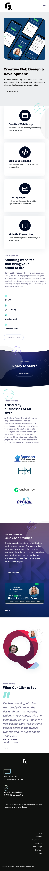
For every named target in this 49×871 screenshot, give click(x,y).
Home (40, 833)
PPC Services (37, 843)
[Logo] (8, 6)
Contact (39, 853)
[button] (23, 61)
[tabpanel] (26, 593)
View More (24, 593)
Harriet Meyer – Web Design (23, 598)
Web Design (37, 847)
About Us (38, 836)
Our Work (38, 850)
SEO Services (37, 840)
